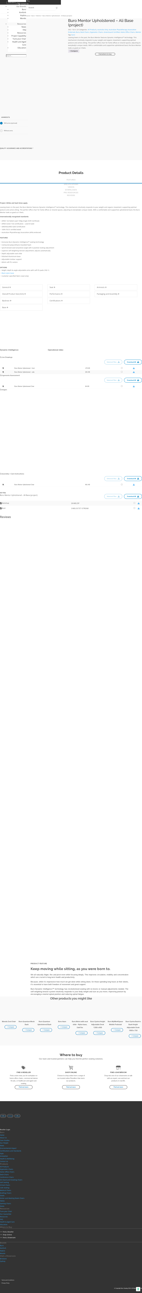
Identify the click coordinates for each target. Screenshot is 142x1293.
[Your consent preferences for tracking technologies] (138, 1289)
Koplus (23, 15)
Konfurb (22, 12)
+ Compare (10, 1027)
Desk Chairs (84, 32)
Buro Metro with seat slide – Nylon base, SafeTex (80, 1024)
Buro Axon (62, 1021)
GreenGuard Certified (112, 32)
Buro (24, 9)
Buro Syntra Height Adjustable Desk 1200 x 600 (97, 1024)
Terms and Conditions (8, 1280)
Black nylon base (8, 273)
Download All (131, 362)
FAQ (24, 30)
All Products (92, 30)
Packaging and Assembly (107, 294)
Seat (52, 287)
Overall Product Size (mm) (13, 294)
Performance (55, 294)
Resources (21, 24)
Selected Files (111, 362)
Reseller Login (5, 1129)
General (5, 287)
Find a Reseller (8, 1232)
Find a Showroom (9, 1237)
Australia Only (102, 30)
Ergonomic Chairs (96, 32)
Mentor (38, 16)
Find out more (23, 1087)
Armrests (5, 117)
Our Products (20, 3)
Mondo (23, 18)
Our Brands (21, 6)
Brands (27, 16)
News (24, 27)
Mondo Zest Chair (9, 1021)
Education (22, 48)
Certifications (55, 300)
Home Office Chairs (127, 32)
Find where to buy (105, 54)
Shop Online (7, 1235)
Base (4, 307)
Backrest (6, 300)
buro (73, 35)
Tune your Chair (19, 39)
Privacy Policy (5, 1283)
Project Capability (18, 36)
